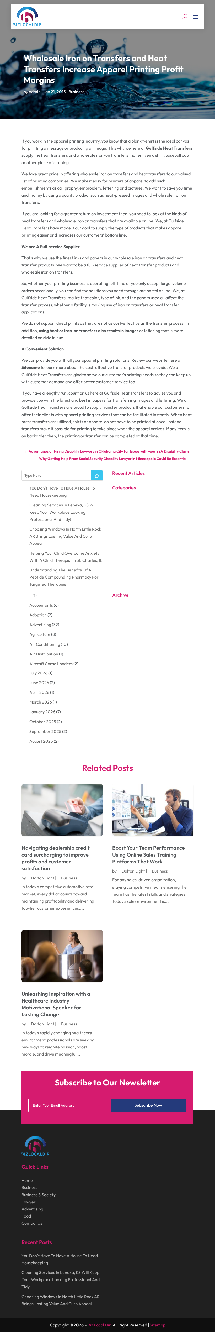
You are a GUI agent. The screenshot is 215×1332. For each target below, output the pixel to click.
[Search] (97, 475)
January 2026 (42, 711)
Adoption (38, 614)
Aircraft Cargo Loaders (51, 663)
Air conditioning (44, 644)
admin (35, 91)
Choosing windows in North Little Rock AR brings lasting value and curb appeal (65, 536)
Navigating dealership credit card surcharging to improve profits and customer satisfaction (56, 858)
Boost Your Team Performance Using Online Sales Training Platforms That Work (148, 855)
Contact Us (32, 1223)
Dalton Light (42, 877)
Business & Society (39, 1194)
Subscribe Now (148, 1105)
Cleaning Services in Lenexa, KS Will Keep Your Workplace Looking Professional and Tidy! (63, 512)
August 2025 (41, 741)
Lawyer (29, 1201)
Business (76, 91)
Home (27, 1180)
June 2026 (39, 682)
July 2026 (38, 672)
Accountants (41, 605)
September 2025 (45, 731)
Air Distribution (43, 654)
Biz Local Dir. (100, 1325)
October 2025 (42, 721)
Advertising (40, 624)
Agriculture (39, 634)
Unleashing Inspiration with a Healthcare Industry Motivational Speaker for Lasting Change (56, 1004)
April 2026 (39, 692)
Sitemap (157, 1325)
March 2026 (40, 702)
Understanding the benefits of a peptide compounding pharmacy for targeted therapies (64, 577)
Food (26, 1216)
